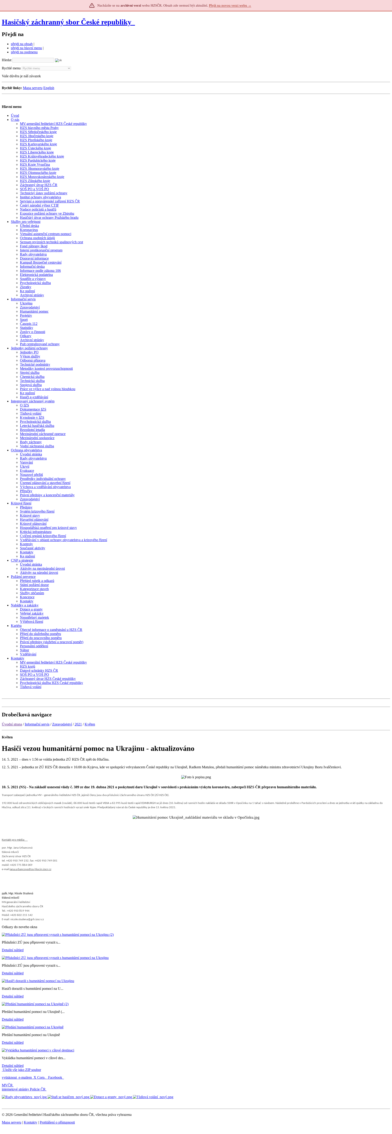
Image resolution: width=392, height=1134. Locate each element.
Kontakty (30, 1122)
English (48, 88)
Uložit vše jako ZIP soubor (21, 1070)
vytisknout (9, 1077)
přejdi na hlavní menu (26, 48)
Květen (90, 724)
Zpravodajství (62, 724)
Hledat (6, 60)
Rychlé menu (11, 68)
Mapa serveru (32, 88)
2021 (78, 724)
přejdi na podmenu (24, 52)
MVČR (7, 1085)
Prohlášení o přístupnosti (57, 1122)
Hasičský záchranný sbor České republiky (66, 22)
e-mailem (25, 1077)
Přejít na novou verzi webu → (230, 5)
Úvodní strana (12, 724)
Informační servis (37, 724)
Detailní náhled (13, 950)
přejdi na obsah (22, 44)
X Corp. (40, 1077)
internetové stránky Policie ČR (24, 1089)
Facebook (55, 1077)
